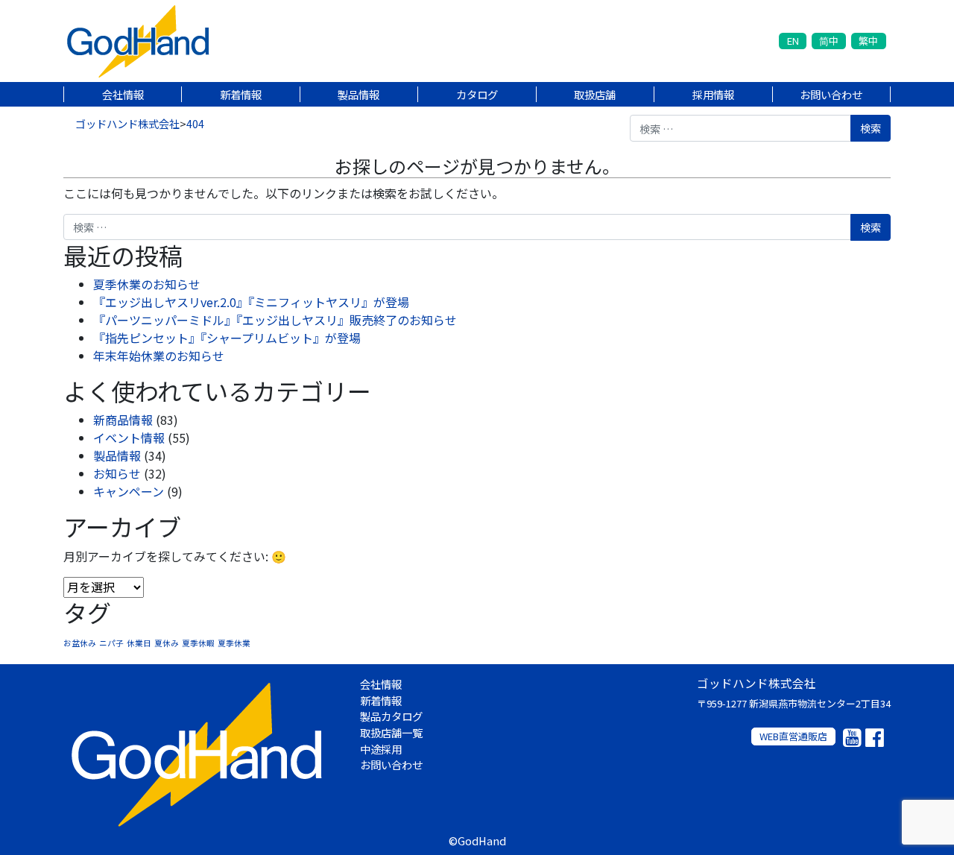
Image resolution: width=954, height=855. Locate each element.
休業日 (139, 643)
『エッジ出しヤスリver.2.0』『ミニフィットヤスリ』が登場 (251, 302)
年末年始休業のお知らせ (158, 356)
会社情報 (123, 94)
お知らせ (117, 473)
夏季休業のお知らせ (146, 284)
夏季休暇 (198, 643)
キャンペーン (128, 491)
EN (793, 41)
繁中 (868, 41)
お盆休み (79, 643)
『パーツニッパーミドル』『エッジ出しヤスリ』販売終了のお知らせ (275, 320)
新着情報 (241, 94)
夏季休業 (234, 643)
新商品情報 (123, 420)
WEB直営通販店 (793, 736)
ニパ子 (111, 643)
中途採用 (381, 749)
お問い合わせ (831, 94)
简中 (828, 41)
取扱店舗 (595, 94)
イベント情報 (129, 438)
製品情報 (358, 94)
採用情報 (713, 94)
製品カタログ (391, 716)
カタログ (477, 94)
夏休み (166, 643)
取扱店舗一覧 (391, 732)
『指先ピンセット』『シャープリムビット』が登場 (227, 338)
